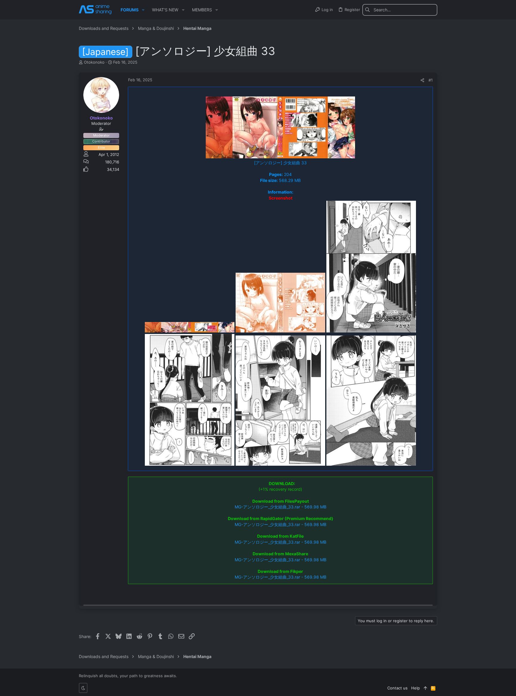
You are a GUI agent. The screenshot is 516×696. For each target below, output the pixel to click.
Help (415, 688)
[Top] (425, 687)
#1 (431, 80)
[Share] (422, 80)
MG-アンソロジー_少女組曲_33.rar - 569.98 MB (280, 506)
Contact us (397, 688)
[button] (143, 10)
